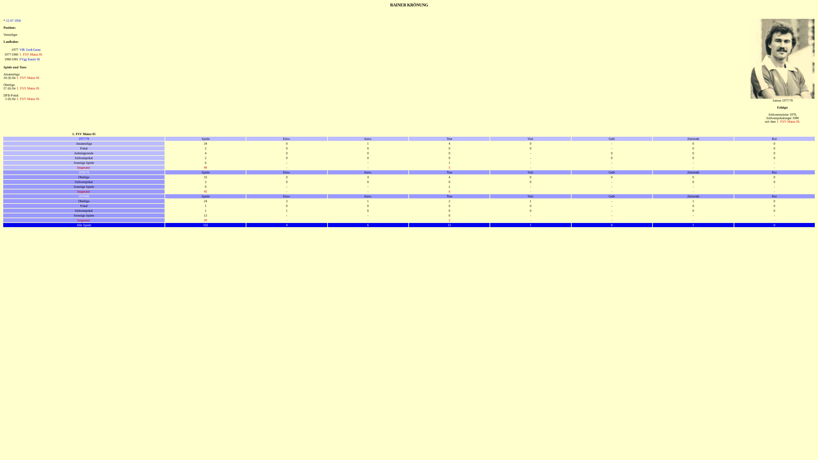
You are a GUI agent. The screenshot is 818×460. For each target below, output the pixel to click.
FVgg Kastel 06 (29, 59)
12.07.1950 (13, 20)
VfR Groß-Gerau (30, 49)
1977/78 (84, 139)
